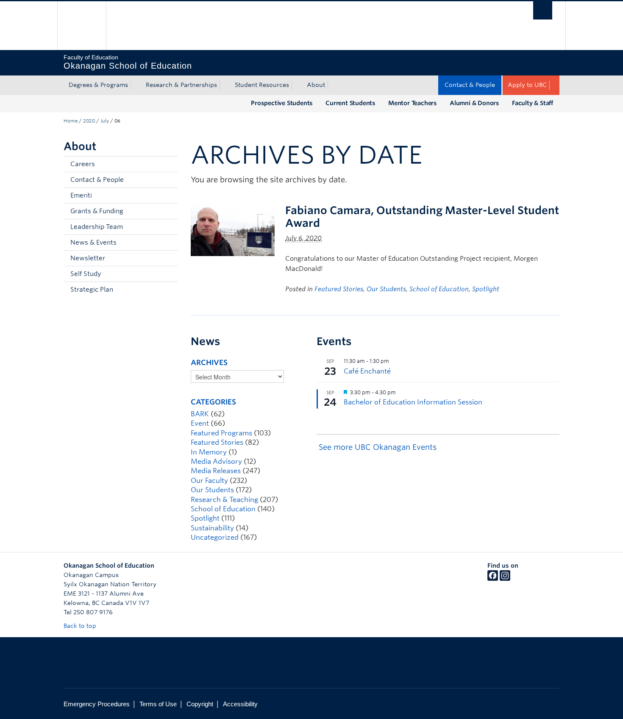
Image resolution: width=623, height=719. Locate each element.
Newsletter (87, 258)
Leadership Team (96, 227)
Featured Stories (338, 289)
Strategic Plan (91, 289)
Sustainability (212, 528)
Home (71, 121)
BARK (200, 414)
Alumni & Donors (474, 103)
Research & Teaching (224, 500)
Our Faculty (209, 481)
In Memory (209, 452)
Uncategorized (215, 537)
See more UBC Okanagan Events (378, 447)
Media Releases (216, 471)
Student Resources (262, 84)
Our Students (386, 289)
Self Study (85, 274)
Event (200, 423)
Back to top (81, 625)
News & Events (93, 242)
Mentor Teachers (412, 103)
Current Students (350, 103)
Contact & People (470, 84)
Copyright (199, 704)
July (104, 121)
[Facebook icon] (492, 578)
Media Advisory (216, 461)
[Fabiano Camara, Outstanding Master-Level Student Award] (233, 230)
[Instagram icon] (505, 578)
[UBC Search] (542, 10)
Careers (82, 164)
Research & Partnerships (181, 84)
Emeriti (81, 195)
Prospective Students (282, 103)
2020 (89, 121)
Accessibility (240, 704)
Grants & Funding (96, 211)
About (316, 84)
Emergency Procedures (97, 704)
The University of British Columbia (81, 25)
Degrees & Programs (98, 84)
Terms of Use (158, 704)
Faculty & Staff (532, 103)
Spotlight (485, 289)
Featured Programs (221, 433)
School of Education (439, 289)
